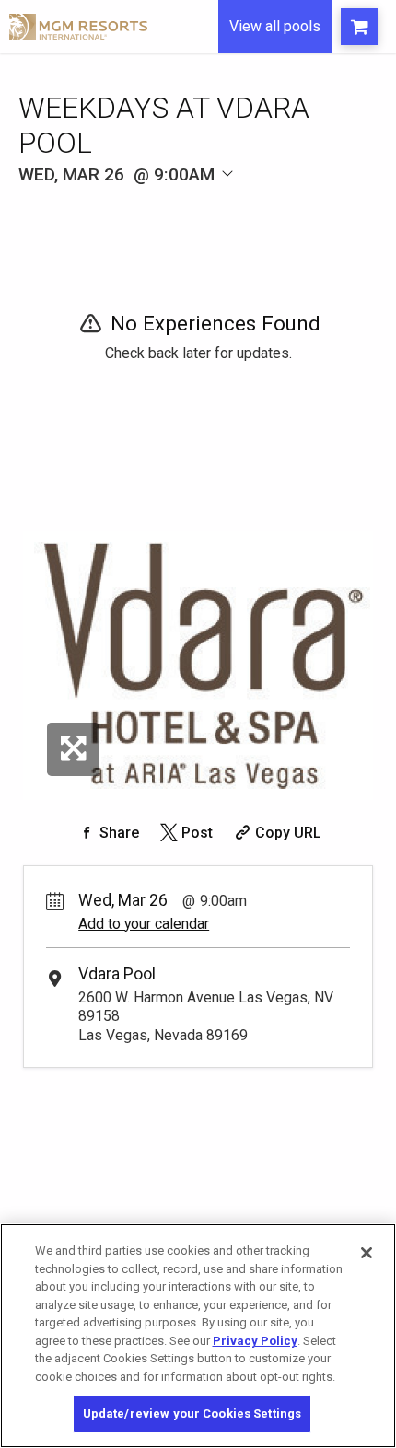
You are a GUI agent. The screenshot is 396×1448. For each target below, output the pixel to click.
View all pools (274, 26)
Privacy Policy (255, 1341)
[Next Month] (255, 201)
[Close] (366, 1253)
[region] (198, 1335)
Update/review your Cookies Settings (192, 1413)
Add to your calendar (143, 924)
